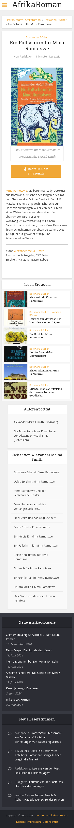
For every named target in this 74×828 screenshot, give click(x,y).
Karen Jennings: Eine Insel (22, 688)
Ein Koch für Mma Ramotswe (40, 335)
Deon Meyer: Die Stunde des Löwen (29, 650)
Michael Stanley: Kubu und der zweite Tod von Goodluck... (45, 392)
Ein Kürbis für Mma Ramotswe (33, 536)
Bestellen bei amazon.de (38, 171)
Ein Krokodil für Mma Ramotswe (43, 299)
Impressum (34, 821)
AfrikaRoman (37, 4)
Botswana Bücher (55, 20)
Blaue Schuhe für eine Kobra (32, 527)
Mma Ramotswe (16, 190)
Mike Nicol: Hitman (18, 699)
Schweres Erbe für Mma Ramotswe (36, 472)
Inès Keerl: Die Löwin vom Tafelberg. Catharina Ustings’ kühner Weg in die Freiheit (38, 755)
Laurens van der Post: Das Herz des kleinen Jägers (45, 320)
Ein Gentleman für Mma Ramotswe (44, 372)
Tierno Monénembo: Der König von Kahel (32, 661)
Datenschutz (50, 821)
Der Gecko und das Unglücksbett (41, 354)
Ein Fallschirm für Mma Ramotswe (36, 545)
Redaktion (26, 56)
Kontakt (20, 821)
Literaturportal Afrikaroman (23, 20)
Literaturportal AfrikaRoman (51, 815)
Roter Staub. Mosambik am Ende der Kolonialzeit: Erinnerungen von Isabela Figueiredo (38, 737)
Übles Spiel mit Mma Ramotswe (34, 481)
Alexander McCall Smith (29, 251)
